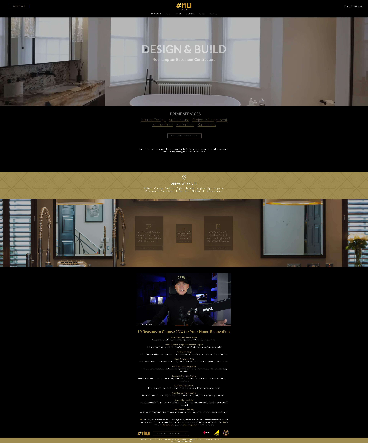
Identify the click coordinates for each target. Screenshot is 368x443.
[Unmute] (142, 324)
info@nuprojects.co (190, 425)
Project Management (209, 117)
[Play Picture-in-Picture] (225, 324)
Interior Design (153, 117)
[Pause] (139, 324)
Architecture (179, 117)
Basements (207, 122)
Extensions (185, 122)
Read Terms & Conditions (185, 441)
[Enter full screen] (228, 324)
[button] (178, 14)
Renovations (162, 122)
